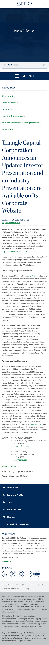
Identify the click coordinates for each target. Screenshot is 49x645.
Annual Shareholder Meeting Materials (20, 122)
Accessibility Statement (16, 524)
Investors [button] (26, 76)
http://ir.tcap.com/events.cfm (14, 251)
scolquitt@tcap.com (20, 446)
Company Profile (13, 495)
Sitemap (9, 517)
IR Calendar (7, 109)
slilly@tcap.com (19, 460)
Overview (6, 96)
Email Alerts (7, 129)
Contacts (9, 502)
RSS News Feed (12, 509)
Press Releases (9, 102)
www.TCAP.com (33, 276)
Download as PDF (12, 223)
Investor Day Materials (12, 116)
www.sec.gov (35, 424)
